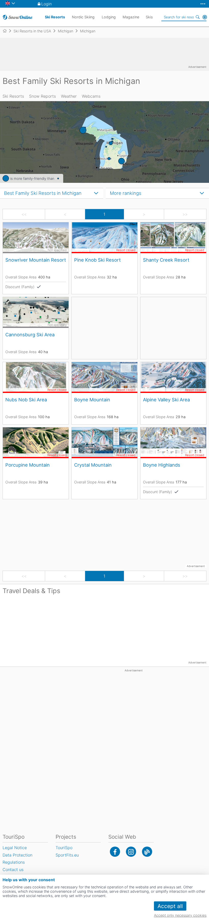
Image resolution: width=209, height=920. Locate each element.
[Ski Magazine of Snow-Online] (147, 852)
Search (197, 17)
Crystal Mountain (93, 465)
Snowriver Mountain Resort (35, 260)
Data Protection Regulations (17, 858)
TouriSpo (64, 847)
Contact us (13, 869)
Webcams (91, 96)
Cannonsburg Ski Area (30, 334)
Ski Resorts (13, 96)
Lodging (109, 17)
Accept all (170, 906)
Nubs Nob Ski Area (26, 399)
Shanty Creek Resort (166, 260)
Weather (69, 96)
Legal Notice (15, 847)
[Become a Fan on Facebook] (115, 852)
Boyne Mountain (92, 399)
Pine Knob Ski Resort (97, 260)
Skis (149, 17)
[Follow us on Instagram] (131, 852)
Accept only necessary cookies (180, 915)
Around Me (204, 17)
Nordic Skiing (83, 17)
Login (46, 3)
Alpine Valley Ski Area (166, 399)
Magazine (131, 17)
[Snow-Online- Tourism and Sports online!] (7, 31)
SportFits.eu (67, 855)
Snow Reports (42, 96)
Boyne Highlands (161, 465)
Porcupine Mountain (27, 465)
